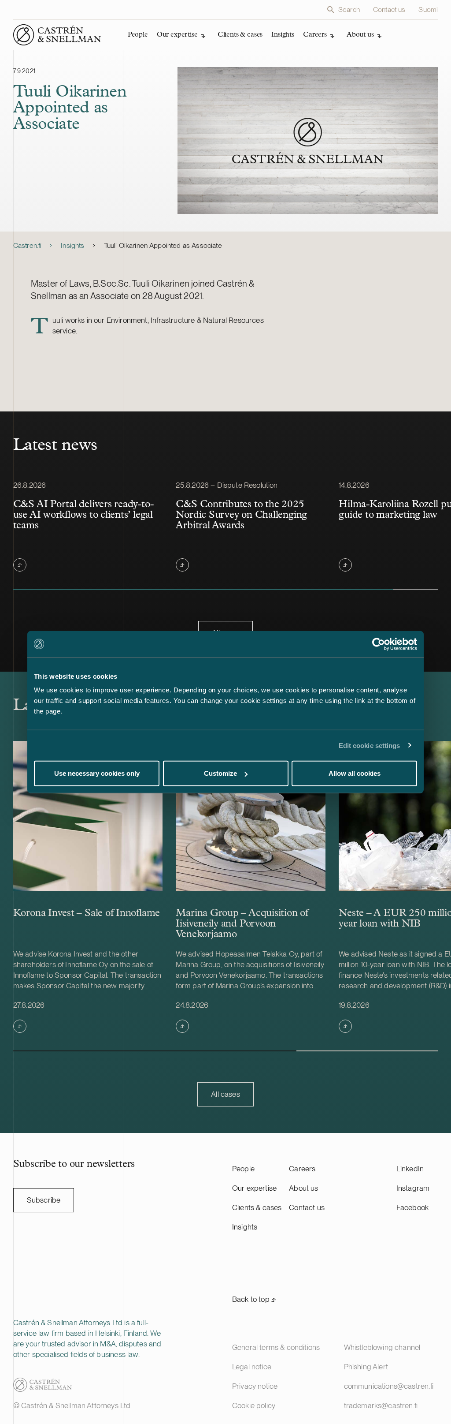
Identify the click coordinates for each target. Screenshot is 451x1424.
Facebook (412, 1207)
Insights (72, 245)
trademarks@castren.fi (381, 1405)
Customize (220, 773)
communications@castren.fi (388, 1386)
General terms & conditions (276, 1347)
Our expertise (254, 1188)
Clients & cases (257, 1207)
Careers (302, 1168)
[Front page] (57, 34)
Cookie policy (253, 1405)
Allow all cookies (355, 773)
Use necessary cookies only (97, 773)
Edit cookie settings (369, 745)
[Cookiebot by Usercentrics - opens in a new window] (378, 643)
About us (303, 1188)
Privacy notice (254, 1386)
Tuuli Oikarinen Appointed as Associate (163, 245)
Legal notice (251, 1366)
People (243, 1168)
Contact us (389, 9)
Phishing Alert (366, 1366)
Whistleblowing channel (382, 1347)
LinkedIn (410, 1168)
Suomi (428, 9)
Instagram (413, 1188)
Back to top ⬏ (254, 1299)
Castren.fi (27, 245)
